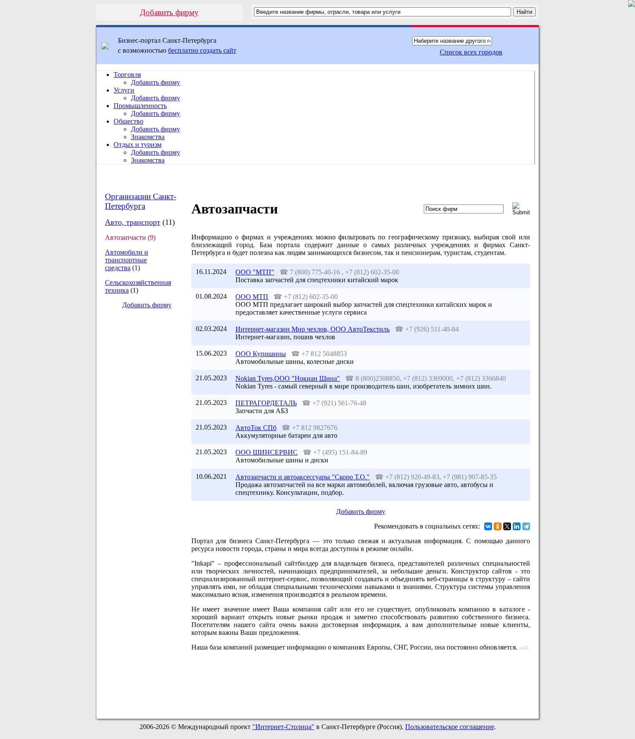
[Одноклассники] (498, 526)
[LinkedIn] (517, 526)
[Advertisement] (140, 460)
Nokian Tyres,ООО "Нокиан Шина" (287, 378)
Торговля (127, 74)
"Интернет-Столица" (283, 726)
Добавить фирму (169, 12)
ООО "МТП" (254, 272)
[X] (507, 526)
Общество (128, 121)
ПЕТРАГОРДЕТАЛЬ (266, 403)
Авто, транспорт (132, 222)
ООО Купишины (260, 353)
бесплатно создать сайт (202, 50)
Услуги (124, 90)
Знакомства (148, 136)
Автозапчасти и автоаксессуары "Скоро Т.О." (302, 477)
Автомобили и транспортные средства (126, 259)
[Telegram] (526, 526)
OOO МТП (251, 296)
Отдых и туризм (138, 144)
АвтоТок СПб (255, 427)
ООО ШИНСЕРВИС (266, 452)
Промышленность (140, 105)
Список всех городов (471, 52)
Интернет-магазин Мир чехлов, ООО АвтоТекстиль (312, 329)
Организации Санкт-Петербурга (140, 201)
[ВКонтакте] (488, 526)
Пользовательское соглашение (449, 726)
